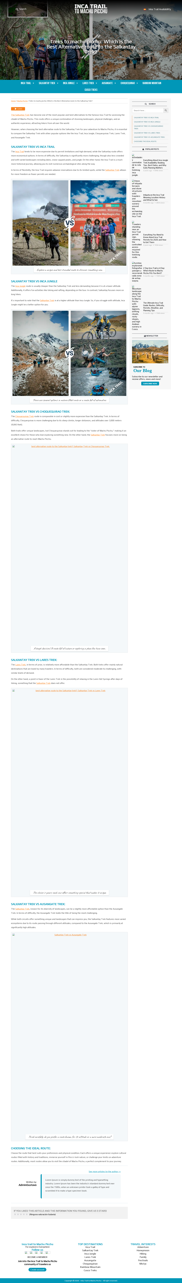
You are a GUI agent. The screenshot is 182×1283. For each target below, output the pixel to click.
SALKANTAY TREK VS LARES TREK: (147, 133)
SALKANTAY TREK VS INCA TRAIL (146, 118)
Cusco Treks (91, 90)
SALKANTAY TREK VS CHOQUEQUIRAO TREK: (148, 127)
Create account (37, 1269)
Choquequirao (128, 83)
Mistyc (143, 1263)
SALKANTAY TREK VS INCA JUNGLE (147, 122)
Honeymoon (143, 1250)
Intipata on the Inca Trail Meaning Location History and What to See (154, 197)
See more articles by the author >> (105, 1171)
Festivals (143, 1260)
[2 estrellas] (18, 1214)
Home (13, 101)
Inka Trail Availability (160, 9)
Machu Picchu (22, 101)
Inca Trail (26, 83)
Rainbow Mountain (152, 83)
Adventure (143, 1247)
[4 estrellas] (24, 1214)
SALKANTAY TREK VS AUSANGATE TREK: (149, 137)
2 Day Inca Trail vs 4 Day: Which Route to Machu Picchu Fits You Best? (154, 270)
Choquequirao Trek (24, 416)
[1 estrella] (15, 1214)
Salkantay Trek (47, 83)
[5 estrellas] (26, 1214)
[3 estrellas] (21, 1214)
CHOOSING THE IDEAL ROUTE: (145, 141)
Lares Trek (88, 83)
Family (143, 1257)
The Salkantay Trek (20, 115)
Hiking (143, 1253)
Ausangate (107, 83)
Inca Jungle (69, 83)
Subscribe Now (150, 383)
